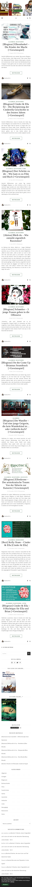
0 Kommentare (20, 53)
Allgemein (11, 41)
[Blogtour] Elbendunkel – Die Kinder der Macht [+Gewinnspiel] (16, 47)
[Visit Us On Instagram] (11, 662)
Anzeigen (3, 776)
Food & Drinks (5, 790)
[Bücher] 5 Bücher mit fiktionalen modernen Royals (14, 763)
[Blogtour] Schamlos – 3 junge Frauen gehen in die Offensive (16, 312)
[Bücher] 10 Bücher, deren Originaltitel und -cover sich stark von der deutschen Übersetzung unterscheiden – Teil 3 (15, 836)
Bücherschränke (5, 783)
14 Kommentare (20, 614)
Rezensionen (20, 540)
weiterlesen (16, 73)
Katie (2, 853)
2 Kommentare (21, 548)
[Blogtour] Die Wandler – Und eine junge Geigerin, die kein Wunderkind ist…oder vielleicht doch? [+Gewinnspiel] (16, 426)
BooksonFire (7, 78)
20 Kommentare (21, 491)
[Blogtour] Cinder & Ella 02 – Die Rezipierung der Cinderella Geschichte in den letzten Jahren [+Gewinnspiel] (16, 110)
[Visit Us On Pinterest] (20, 662)
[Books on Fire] (16, 7)
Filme (24, 168)
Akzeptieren (5, 884)
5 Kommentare (20, 435)
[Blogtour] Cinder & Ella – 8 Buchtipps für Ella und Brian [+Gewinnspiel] (16, 608)
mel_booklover (5, 833)
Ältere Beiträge (8, 647)
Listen (24, 603)
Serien (3, 814)
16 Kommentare (20, 118)
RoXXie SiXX (4, 843)
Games (3, 793)
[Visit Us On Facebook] (14, 662)
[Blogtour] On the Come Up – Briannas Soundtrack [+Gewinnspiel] (16, 365)
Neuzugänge (4, 807)
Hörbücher (4, 800)
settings (12, 881)
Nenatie (3, 860)
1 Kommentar (19, 244)
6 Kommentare (19, 371)
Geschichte (24, 477)
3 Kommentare (19, 318)
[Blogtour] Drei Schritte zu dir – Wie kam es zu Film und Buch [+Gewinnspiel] (16, 174)
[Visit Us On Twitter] (17, 662)
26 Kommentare (19, 180)
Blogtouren (20, 41)
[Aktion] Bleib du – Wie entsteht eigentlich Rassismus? (16, 238)
